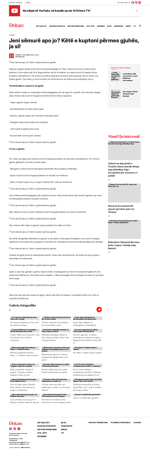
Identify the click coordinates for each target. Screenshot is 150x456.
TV (134, 26)
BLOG (109, 26)
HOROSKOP (118, 26)
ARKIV (128, 26)
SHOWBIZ (101, 26)
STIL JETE (90, 26)
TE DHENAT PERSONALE (120, 423)
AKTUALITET (41, 26)
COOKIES (137, 423)
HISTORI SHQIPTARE (75, 26)
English (28, 2)
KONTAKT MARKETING (98, 423)
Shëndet (12, 35)
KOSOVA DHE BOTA (57, 26)
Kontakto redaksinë (15, 2)
